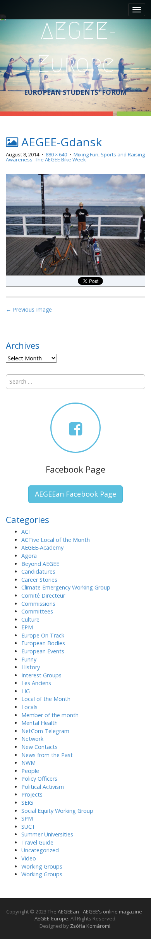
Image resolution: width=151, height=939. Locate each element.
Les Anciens (36, 683)
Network (32, 738)
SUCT (28, 826)
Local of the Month (45, 699)
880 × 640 (56, 154)
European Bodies (43, 643)
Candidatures (38, 571)
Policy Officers (39, 778)
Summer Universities (47, 834)
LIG (25, 691)
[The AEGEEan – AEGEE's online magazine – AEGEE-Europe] (75, 46)
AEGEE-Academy (42, 547)
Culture (30, 619)
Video (28, 858)
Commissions (38, 603)
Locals (29, 707)
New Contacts (39, 747)
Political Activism (42, 786)
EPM (27, 627)
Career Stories (39, 579)
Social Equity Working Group (57, 810)
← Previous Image (29, 309)
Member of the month (50, 715)
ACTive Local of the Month (55, 539)
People (30, 771)
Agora (29, 555)
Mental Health (39, 723)
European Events (42, 651)
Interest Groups (41, 675)
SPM (27, 818)
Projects (32, 794)
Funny (28, 659)
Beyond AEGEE (40, 563)
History (30, 667)
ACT (26, 531)
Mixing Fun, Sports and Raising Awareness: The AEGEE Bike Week (75, 157)
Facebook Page (75, 469)
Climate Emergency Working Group (65, 587)
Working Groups (41, 866)
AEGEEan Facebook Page (75, 494)
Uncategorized (40, 850)
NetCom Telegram (45, 731)
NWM (28, 762)
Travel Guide (37, 842)
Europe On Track (42, 635)
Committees (37, 611)
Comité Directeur (43, 595)
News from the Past (47, 755)
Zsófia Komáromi (90, 925)
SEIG (27, 802)
